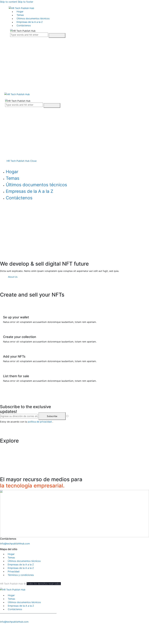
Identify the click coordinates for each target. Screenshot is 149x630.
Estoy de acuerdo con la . (26, 421)
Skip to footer (25, 1)
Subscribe (52, 416)
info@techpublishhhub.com (15, 543)
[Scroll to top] (1, 626)
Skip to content (8, 1)
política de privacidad (40, 421)
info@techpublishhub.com (14, 621)
